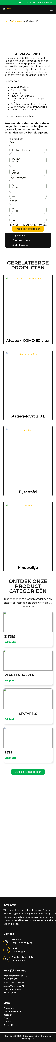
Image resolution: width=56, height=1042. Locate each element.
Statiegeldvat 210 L (28, 416)
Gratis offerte (10, 1025)
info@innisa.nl (47, 2)
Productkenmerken (12, 1011)
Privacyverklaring (31, 1036)
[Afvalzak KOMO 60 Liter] (28, 306)
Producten (8, 1008)
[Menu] (51, 10)
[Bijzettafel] (28, 457)
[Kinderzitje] (28, 533)
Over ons (7, 1018)
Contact (7, 1021)
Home (6, 21)
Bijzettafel (28, 492)
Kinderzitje (28, 567)
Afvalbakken (17, 21)
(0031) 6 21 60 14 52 (28, 2)
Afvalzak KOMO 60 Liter (28, 340)
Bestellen (7, 1015)
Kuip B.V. (30, 1038)
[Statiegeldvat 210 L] (28, 381)
